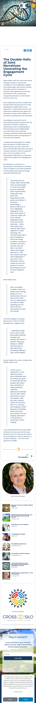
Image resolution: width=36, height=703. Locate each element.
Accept (26, 699)
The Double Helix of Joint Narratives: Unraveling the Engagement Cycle (20, 564)
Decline (10, 699)
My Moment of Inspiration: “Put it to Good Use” (22, 573)
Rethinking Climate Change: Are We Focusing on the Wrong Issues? (21, 516)
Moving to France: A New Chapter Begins (22, 505)
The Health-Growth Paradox (20, 553)
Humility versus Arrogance (20, 524)
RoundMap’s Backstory (18, 544)
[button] (21, 5)
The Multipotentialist (18, 534)
